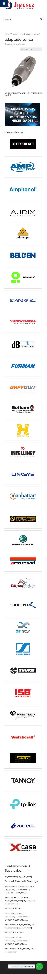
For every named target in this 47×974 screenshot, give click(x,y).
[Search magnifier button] (41, 19)
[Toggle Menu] (4, 3)
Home (7, 34)
